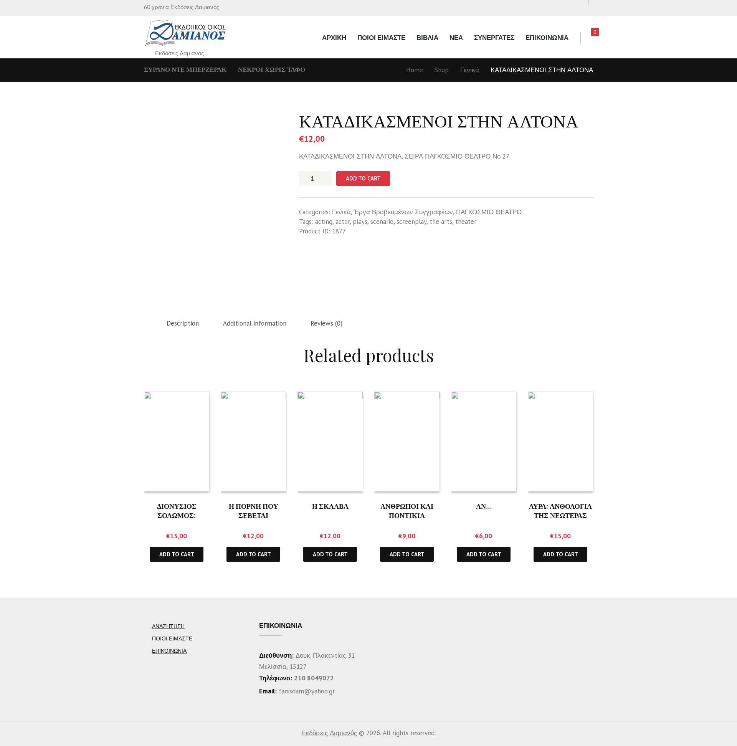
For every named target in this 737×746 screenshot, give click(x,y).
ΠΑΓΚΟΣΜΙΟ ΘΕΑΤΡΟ (489, 212)
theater (465, 221)
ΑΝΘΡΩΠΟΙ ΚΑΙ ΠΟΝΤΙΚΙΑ (406, 510)
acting (323, 221)
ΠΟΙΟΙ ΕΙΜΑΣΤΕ (381, 37)
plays (360, 221)
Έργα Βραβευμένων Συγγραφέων (403, 212)
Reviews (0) (326, 323)
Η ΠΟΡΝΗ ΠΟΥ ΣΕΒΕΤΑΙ (253, 510)
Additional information (254, 323)
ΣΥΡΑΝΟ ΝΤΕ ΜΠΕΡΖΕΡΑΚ (185, 69)
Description (183, 323)
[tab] (183, 323)
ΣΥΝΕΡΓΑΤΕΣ (494, 37)
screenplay (411, 221)
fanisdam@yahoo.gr (306, 691)
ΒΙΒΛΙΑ (427, 37)
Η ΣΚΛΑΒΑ (330, 506)
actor (342, 221)
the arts (441, 221)
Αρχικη (334, 37)
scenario (381, 221)
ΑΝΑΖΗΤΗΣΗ (168, 626)
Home (414, 70)
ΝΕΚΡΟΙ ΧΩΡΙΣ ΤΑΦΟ (271, 69)
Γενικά (469, 70)
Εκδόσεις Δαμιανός (329, 733)
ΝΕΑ (456, 37)
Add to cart (363, 178)
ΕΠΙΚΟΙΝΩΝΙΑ (546, 37)
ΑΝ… (484, 506)
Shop (442, 70)
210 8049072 (314, 678)
